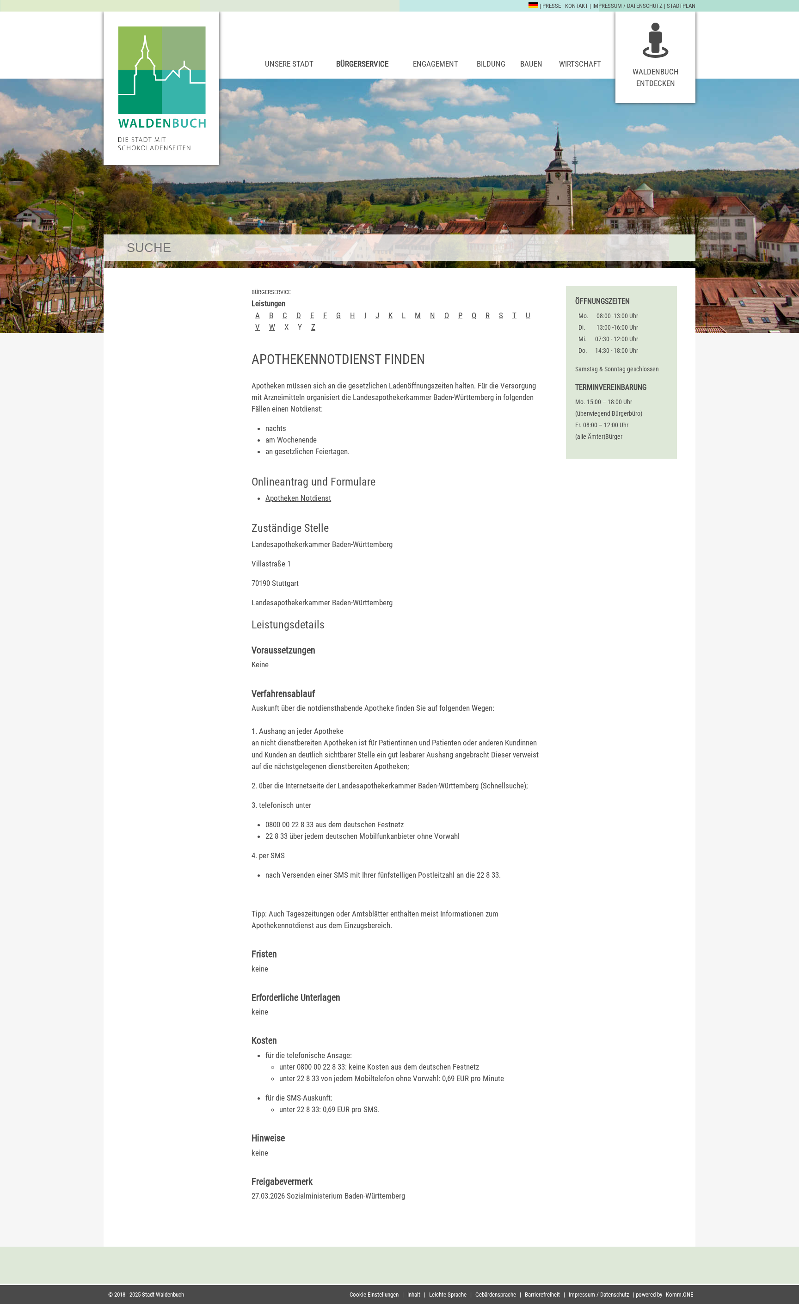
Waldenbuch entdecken (656, 77)
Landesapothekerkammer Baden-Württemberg (322, 602)
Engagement (435, 63)
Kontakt (576, 5)
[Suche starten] (682, 247)
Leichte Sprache (448, 1294)
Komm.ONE (679, 1294)
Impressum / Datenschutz (627, 5)
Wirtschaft (580, 63)
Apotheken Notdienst (298, 498)
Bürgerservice (362, 63)
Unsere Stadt (289, 63)
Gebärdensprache (495, 1294)
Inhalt (413, 1294)
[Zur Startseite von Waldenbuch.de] (161, 88)
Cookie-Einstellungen (374, 1294)
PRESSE (551, 5)
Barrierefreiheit (542, 1294)
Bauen (531, 63)
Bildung (491, 63)
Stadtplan (681, 5)
